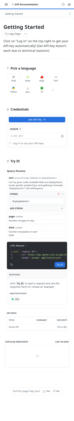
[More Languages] (52, 90)
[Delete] (58, 193)
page (12, 216)
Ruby (41, 80)
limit (11, 227)
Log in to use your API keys (28, 143)
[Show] (62, 136)
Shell (13, 80)
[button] (20, 129)
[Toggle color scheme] (69, 4)
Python (13, 91)
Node (27, 80)
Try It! (60, 264)
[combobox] (37, 201)
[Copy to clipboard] (11, 264)
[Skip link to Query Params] (4, 171)
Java (28, 91)
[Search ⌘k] (63, 4)
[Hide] (62, 193)
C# (41, 91)
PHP (56, 80)
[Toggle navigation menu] (6, 4)
